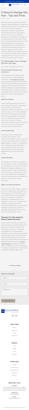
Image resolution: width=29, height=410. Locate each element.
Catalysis (14, 354)
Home (14, 327)
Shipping (14, 372)
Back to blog (15, 265)
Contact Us (14, 335)
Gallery (14, 364)
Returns (14, 375)
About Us (14, 330)
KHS (14, 351)
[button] (3, 5)
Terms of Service (14, 370)
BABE (14, 348)
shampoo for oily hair (17, 79)
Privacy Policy (14, 367)
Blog (14, 332)
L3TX (14, 346)
